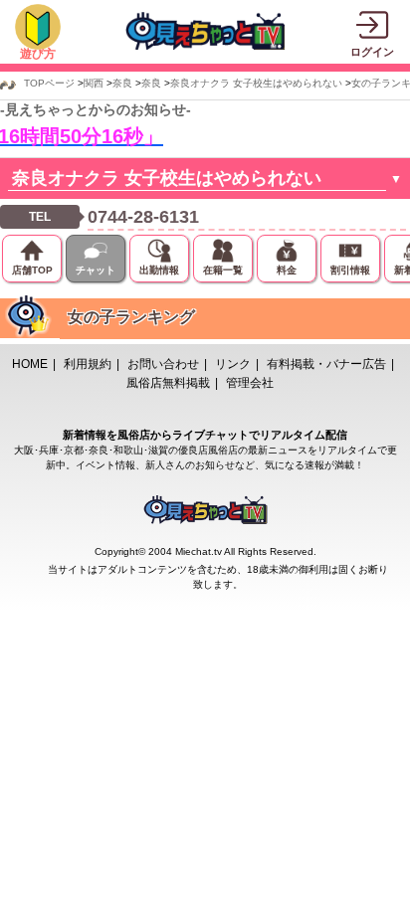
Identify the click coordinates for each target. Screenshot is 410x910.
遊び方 (38, 54)
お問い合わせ (163, 364)
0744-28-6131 (143, 217)
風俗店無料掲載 (168, 383)
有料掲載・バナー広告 (326, 364)
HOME (30, 364)
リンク (233, 364)
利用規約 (87, 364)
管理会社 (250, 383)
